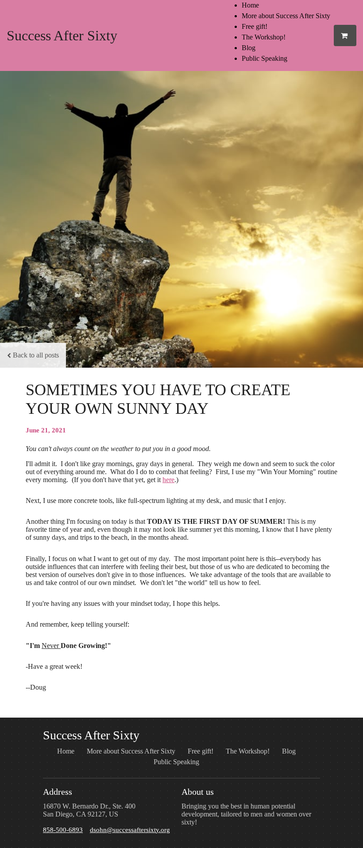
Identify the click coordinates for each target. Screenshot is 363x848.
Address (57, 792)
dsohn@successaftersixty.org (130, 829)
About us (198, 792)
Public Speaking (264, 58)
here (168, 479)
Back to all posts (36, 355)
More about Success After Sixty (286, 16)
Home (250, 5)
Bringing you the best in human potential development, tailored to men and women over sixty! (246, 814)
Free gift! (254, 26)
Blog (248, 47)
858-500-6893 (63, 829)
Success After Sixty (62, 35)
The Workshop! (264, 37)
